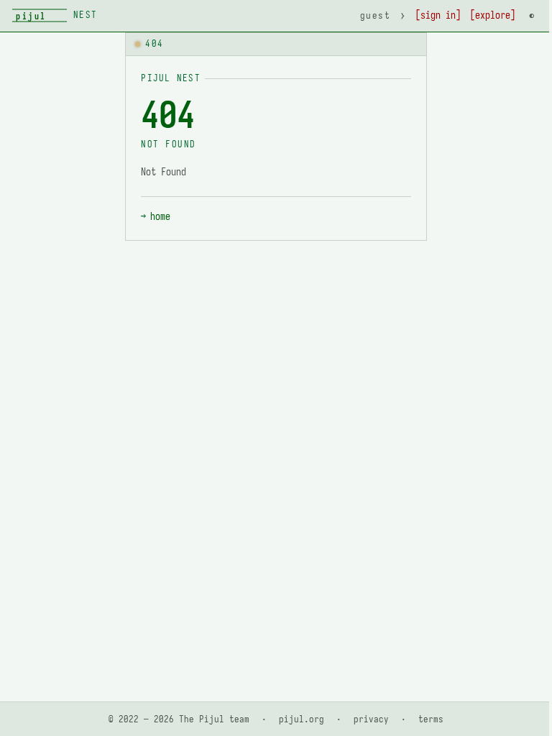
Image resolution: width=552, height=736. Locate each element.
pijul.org (301, 719)
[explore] (492, 15)
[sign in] (438, 15)
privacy (371, 719)
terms (430, 719)
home (160, 217)
